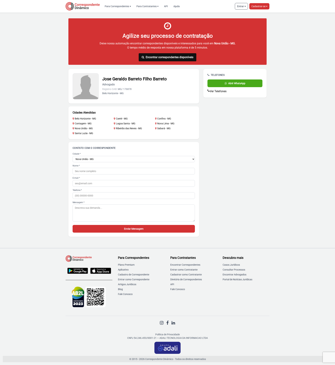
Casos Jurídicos (231, 264)
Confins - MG (164, 118)
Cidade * (77, 154)
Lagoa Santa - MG (125, 123)
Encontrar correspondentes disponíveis (169, 57)
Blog (120, 289)
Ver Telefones (218, 91)
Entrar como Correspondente (133, 279)
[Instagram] (161, 323)
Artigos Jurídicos (127, 284)
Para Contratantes (147, 6)
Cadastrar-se (259, 6)
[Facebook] (167, 323)
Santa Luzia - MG (84, 133)
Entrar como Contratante (184, 269)
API (166, 6)
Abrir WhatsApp (236, 83)
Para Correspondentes (118, 6)
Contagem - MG (83, 123)
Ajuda (176, 6)
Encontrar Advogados (234, 274)
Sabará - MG (164, 128)
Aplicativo (123, 269)
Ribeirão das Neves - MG (129, 128)
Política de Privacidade (167, 334)
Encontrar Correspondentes (185, 264)
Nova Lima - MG (165, 123)
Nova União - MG (84, 128)
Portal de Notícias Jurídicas (237, 279)
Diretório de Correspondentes (186, 279)
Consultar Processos (234, 269)
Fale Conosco (125, 294)
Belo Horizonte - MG (85, 118)
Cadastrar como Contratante (186, 274)
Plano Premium (126, 264)
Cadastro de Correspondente (133, 274)
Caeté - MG (122, 118)
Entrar (241, 6)
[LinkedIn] (173, 323)
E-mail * (76, 178)
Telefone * (77, 190)
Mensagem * (78, 202)
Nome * (76, 166)
